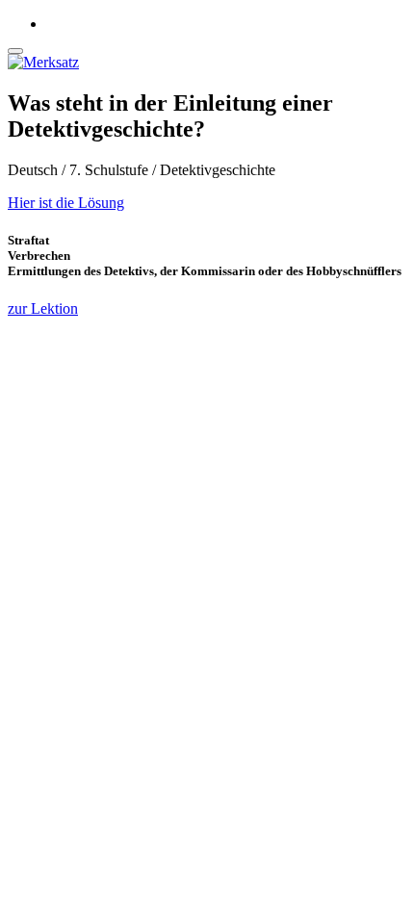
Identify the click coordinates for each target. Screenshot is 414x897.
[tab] (207, 203)
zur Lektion (43, 308)
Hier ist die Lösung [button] (66, 202)
